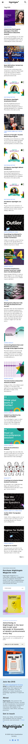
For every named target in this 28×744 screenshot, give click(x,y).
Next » (22, 557)
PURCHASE (8, 588)
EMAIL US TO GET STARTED (12, 644)
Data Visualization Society (14, 685)
